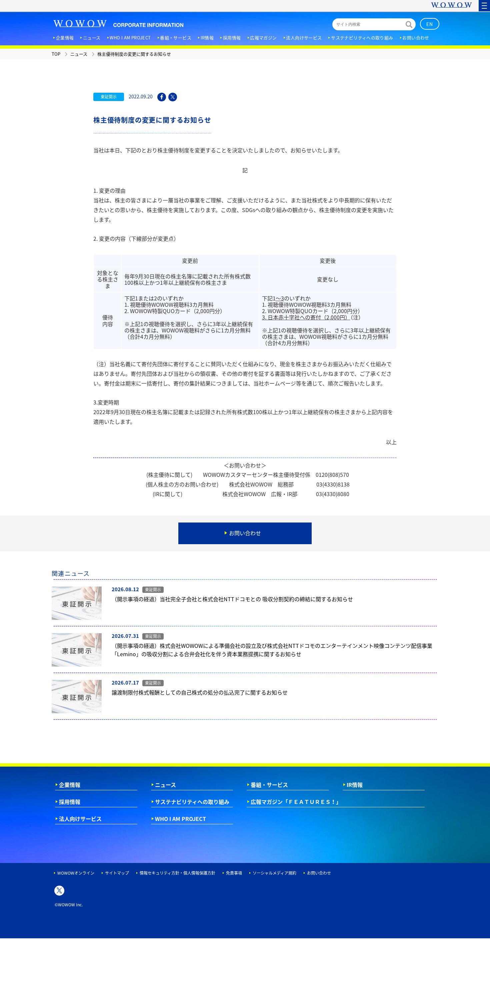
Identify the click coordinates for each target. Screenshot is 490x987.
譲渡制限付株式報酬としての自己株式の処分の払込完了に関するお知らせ (200, 692)
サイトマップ (117, 873)
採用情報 (69, 802)
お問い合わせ (319, 873)
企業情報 (69, 785)
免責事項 (234, 873)
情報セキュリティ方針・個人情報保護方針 (177, 873)
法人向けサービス (80, 819)
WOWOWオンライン (75, 873)
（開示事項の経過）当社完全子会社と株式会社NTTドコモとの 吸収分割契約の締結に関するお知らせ (232, 599)
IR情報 (355, 785)
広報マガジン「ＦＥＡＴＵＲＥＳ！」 (296, 802)
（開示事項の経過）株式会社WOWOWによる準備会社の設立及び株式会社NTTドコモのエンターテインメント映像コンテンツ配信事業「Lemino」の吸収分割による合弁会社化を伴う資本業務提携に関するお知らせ (272, 650)
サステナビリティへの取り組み (192, 802)
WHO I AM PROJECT (180, 819)
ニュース (165, 785)
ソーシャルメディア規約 (274, 873)
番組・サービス (269, 785)
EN (429, 24)
